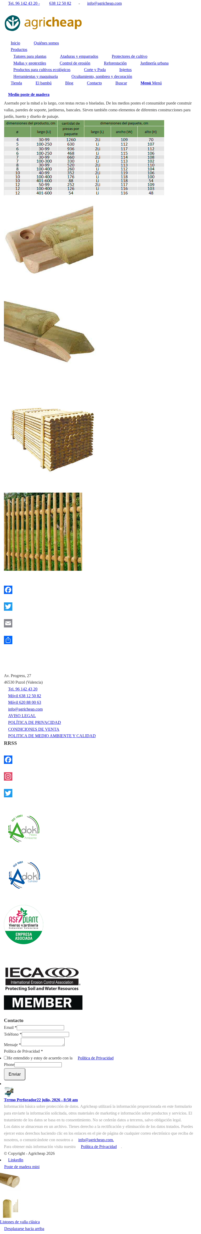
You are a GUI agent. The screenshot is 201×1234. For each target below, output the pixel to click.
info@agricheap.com (25, 709)
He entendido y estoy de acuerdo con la (60, 1058)
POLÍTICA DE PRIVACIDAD (34, 722)
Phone (9, 1064)
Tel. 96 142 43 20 (22, 689)
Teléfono (13, 1034)
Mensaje (12, 1044)
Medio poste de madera (28, 94)
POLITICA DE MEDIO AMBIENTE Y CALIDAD (52, 736)
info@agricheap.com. (96, 1140)
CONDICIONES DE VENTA (33, 729)
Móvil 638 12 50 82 (24, 696)
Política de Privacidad (23, 1051)
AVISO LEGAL (22, 715)
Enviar (15, 1074)
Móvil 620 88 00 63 (24, 702)
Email (10, 1027)
